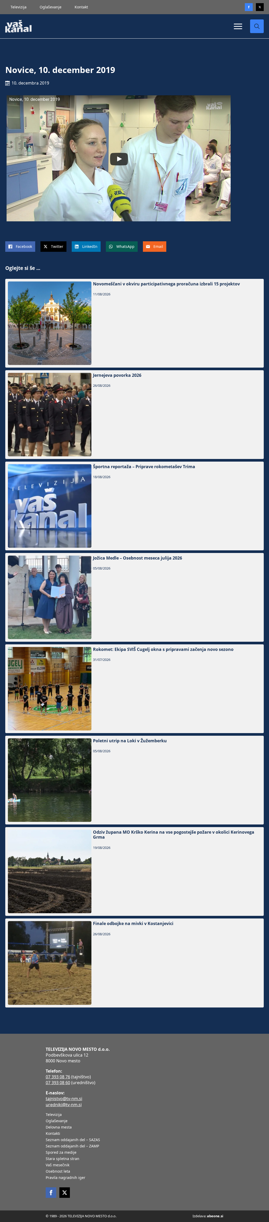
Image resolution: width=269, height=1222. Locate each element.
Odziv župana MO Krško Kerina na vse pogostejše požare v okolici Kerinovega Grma (173, 835)
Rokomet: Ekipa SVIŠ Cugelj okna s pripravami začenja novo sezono (163, 649)
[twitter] (260, 7)
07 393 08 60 (58, 1082)
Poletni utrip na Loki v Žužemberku (130, 740)
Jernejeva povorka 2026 (117, 375)
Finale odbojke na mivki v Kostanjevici (133, 923)
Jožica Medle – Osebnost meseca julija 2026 (137, 558)
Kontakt (81, 6)
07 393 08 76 (58, 1077)
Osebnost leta (58, 1171)
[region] (68, 1180)
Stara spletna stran (62, 1159)
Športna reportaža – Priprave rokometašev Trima (144, 466)
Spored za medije (61, 1153)
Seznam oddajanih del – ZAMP (72, 1146)
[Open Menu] (238, 26)
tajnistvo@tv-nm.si (64, 1098)
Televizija (19, 6)
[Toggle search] (257, 26)
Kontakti (53, 1134)
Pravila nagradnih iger (65, 1178)
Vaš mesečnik (57, 1165)
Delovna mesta (59, 1127)
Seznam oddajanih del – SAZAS (73, 1140)
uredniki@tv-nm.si (64, 1105)
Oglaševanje (50, 6)
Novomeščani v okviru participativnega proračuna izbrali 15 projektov (166, 283)
